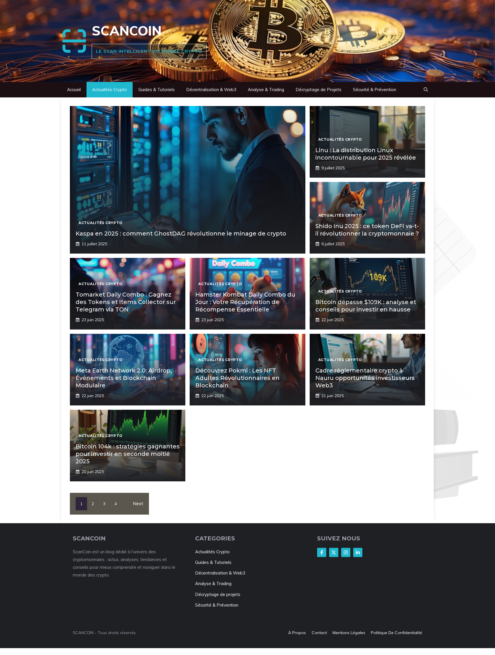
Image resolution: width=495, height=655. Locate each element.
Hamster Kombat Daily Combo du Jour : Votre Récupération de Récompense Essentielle (245, 302)
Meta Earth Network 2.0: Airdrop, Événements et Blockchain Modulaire (124, 378)
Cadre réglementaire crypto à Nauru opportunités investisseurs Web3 (365, 378)
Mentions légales (349, 632)
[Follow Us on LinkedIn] (357, 552)
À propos (297, 632)
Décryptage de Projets (318, 89)
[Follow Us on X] (333, 552)
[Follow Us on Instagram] (345, 552)
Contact (319, 632)
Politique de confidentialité (396, 632)
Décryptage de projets (217, 594)
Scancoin (127, 30)
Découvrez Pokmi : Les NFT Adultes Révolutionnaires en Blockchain (237, 378)
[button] (426, 89)
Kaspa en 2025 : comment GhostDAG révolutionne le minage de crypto (181, 233)
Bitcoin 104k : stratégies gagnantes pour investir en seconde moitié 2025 (128, 454)
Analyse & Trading (266, 89)
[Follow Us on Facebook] (321, 552)
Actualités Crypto (109, 89)
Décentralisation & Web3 (211, 89)
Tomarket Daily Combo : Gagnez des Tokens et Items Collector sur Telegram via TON (126, 302)
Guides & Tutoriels (156, 89)
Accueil (74, 89)
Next (138, 503)
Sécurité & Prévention (374, 89)
